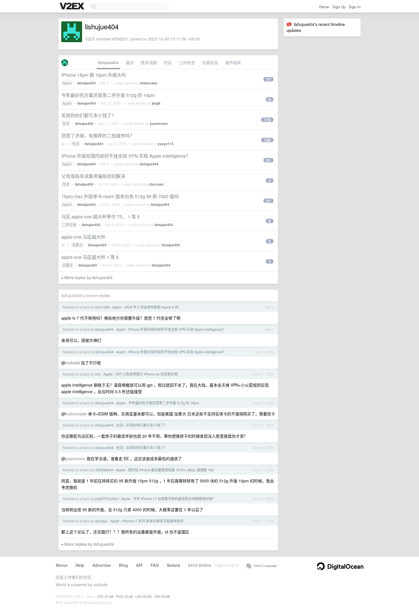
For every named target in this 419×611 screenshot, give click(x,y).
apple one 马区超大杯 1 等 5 (90, 257)
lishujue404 (108, 62)
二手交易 (69, 224)
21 (268, 160)
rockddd (72, 363)
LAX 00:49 (143, 596)
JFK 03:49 (162, 596)
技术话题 (149, 62)
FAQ (154, 565)
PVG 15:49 (124, 596)
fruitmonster (76, 414)
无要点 (77, 244)
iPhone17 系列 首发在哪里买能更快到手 (153, 520)
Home (324, 6)
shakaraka (148, 83)
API (139, 565)
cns (98, 374)
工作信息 (187, 62)
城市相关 (233, 62)
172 (267, 119)
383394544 (104, 469)
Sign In (355, 6)
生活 (65, 123)
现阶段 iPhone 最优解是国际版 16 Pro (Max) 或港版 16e (171, 469)
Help (80, 565)
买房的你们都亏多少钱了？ (88, 115)
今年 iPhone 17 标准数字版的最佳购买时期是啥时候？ (174, 498)
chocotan (156, 184)
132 (267, 140)
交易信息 (210, 62)
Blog (123, 565)
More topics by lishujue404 (88, 277)
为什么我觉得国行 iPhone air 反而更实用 (146, 374)
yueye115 (166, 143)
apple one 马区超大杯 (83, 237)
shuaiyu (101, 520)
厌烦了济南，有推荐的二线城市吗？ (97, 135)
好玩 (168, 62)
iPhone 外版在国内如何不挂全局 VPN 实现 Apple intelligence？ (125, 156)
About (62, 565)
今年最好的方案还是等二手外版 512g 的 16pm (108, 95)
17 (268, 79)
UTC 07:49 (105, 596)
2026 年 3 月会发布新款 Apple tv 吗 (151, 307)
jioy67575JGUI (106, 498)
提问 (130, 62)
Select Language (264, 565)
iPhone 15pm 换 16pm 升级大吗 (93, 75)
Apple (67, 82)
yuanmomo (159, 123)
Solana (173, 565)
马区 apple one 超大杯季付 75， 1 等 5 (100, 216)
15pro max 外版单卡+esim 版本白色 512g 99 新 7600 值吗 (120, 196)
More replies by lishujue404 (89, 544)
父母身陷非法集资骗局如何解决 (93, 176)
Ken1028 (102, 307)
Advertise (101, 565)
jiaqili (156, 103)
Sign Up (338, 6)
